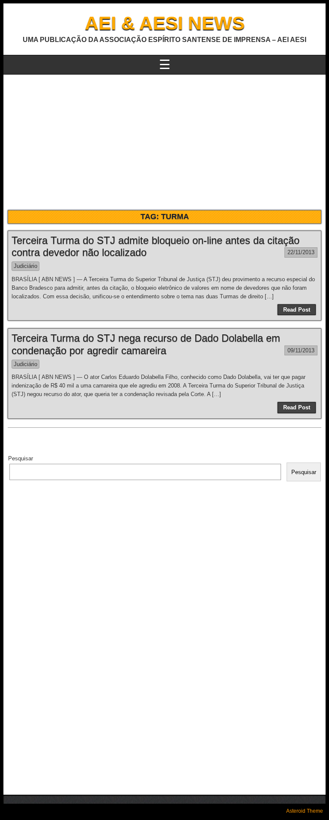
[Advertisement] (164, 139)
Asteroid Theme (304, 811)
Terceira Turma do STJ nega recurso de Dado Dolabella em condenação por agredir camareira (146, 344)
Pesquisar (20, 458)
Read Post (296, 309)
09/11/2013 (300, 350)
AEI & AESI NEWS (165, 22)
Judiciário (25, 266)
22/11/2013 (300, 252)
